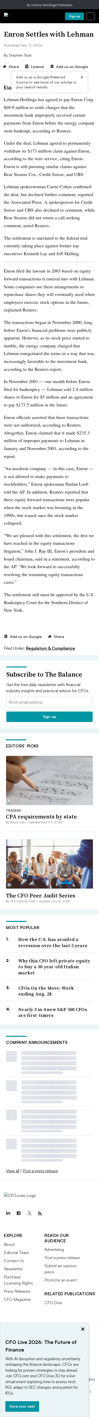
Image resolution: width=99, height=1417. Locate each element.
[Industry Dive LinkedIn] (8, 1213)
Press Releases (17, 1291)
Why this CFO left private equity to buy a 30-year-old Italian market (54, 967)
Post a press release (40, 1170)
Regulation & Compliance (50, 648)
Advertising (54, 1249)
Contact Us (14, 1260)
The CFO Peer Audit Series (40, 895)
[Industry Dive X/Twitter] (29, 1213)
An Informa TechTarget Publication (49, 5)
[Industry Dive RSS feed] (40, 1213)
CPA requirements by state (41, 816)
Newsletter (13, 1268)
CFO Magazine (17, 1299)
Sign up (74, 16)
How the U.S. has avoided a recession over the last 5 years (52, 942)
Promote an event (60, 1280)
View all (12, 1170)
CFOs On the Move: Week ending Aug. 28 (46, 991)
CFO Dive (53, 1302)
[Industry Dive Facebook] (18, 1213)
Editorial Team (16, 1252)
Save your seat (22, 1406)
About (9, 1244)
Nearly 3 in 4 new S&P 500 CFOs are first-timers (52, 1012)
